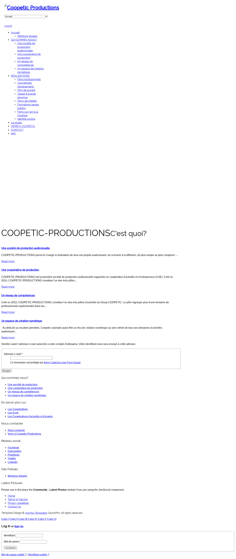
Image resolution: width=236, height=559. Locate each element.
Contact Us (14, 506)
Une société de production (23, 384)
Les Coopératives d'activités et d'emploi (30, 416)
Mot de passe (11, 541)
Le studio (16, 122)
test (13, 133)
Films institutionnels (29, 79)
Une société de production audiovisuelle (26, 47)
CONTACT (17, 129)
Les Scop (13, 412)
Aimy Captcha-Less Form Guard (62, 362)
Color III (22, 519)
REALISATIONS (20, 75)
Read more (7, 261)
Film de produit (26, 90)
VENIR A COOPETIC (23, 126)
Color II (13, 519)
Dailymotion (14, 451)
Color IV (32, 519)
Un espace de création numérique (21, 320)
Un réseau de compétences (18, 295)
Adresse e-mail (13, 354)
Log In (8, 25)
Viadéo (12, 458)
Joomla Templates (36, 512)
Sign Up (18, 526)
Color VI (51, 519)
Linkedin (12, 462)
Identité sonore (26, 118)
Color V (42, 519)
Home (11, 495)
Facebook (13, 447)
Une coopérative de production (20, 269)
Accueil (15, 32)
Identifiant (9, 535)
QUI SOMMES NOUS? (24, 39)
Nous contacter (16, 430)
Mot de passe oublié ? (13, 554)
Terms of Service (18, 499)
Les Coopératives (18, 409)
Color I (5, 519)
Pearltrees (13, 454)
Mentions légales (27, 36)
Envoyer (6, 371)
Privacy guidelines (18, 503)
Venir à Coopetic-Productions (24, 433)
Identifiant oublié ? (38, 554)
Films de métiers (27, 100)
